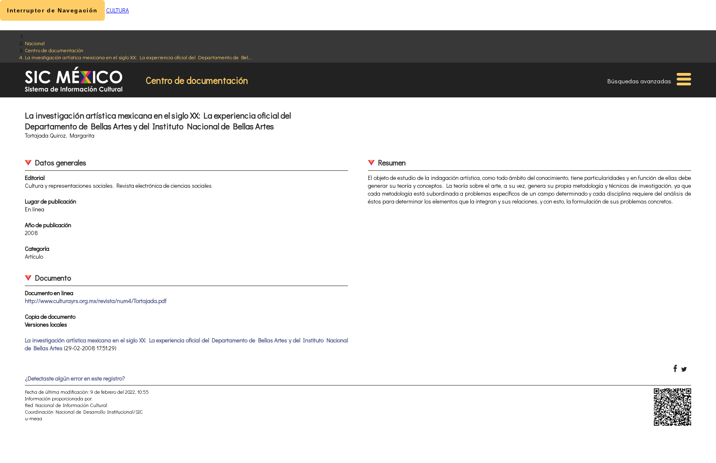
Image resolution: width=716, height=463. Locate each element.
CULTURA (117, 10)
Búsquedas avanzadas (639, 81)
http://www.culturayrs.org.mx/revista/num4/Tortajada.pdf (96, 301)
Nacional (35, 42)
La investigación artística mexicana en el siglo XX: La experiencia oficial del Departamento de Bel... (138, 57)
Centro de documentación (54, 49)
